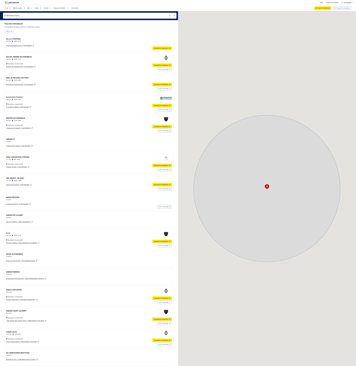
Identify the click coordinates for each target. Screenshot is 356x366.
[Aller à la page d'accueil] (11, 2)
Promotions (75, 8)
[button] (170, 15)
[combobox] (90, 16)
